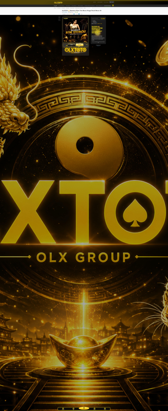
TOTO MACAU (65, 12)
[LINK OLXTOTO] (75, 30)
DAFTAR (79, 44)
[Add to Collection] (59, 20)
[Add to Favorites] (59, 17)
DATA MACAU (97, 23)
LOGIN (71, 44)
